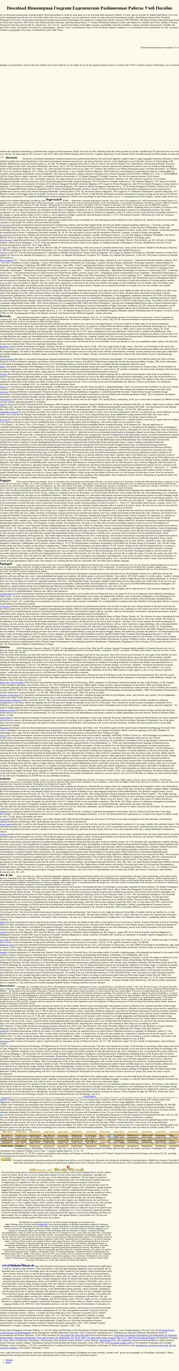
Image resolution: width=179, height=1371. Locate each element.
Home (8, 1362)
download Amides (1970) (121, 1343)
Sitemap (9, 1360)
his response (105, 1340)
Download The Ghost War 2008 (74, 1335)
